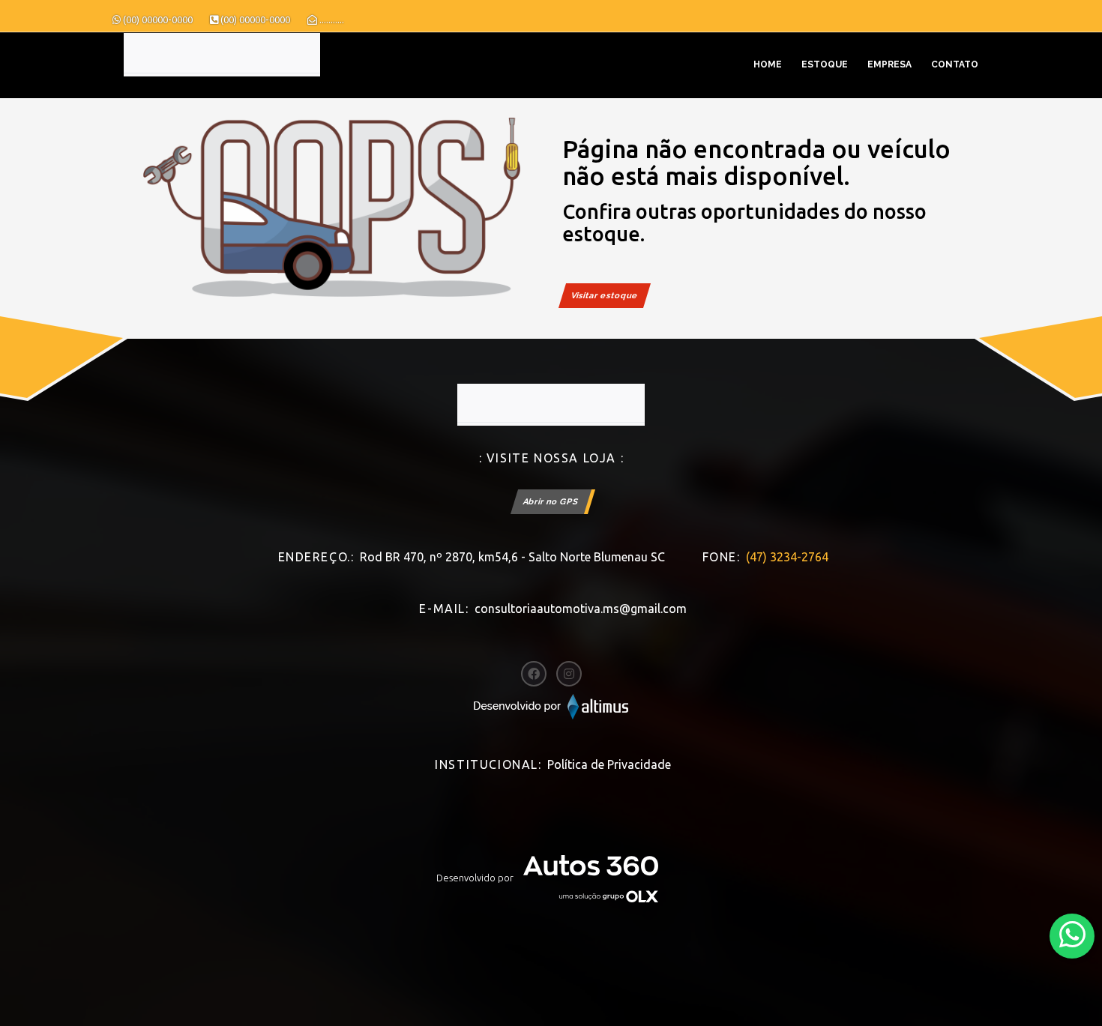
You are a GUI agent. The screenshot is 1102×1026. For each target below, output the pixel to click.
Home (767, 64)
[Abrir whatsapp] (1072, 935)
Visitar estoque (604, 296)
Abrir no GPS (551, 502)
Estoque (824, 64)
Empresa (889, 64)
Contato (954, 64)
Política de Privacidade (609, 764)
